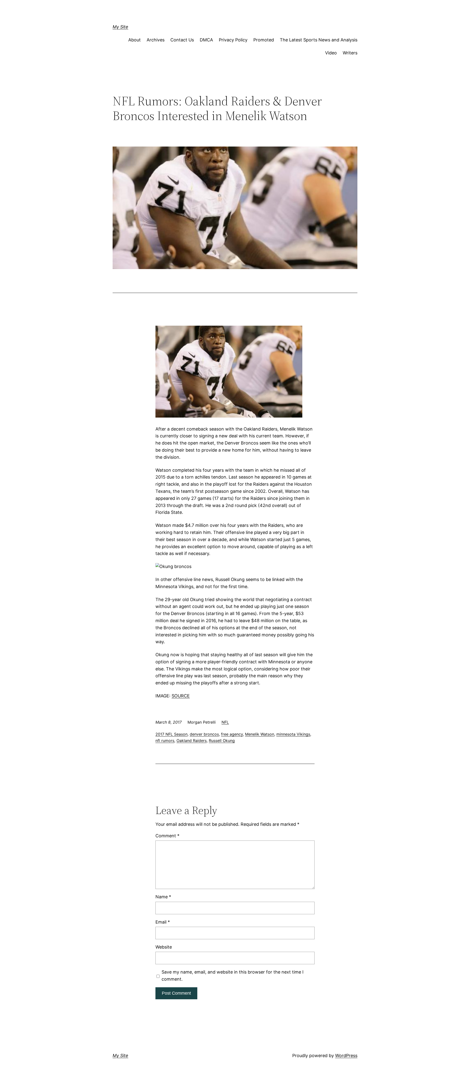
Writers (350, 52)
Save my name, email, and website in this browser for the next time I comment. (233, 975)
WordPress (346, 1055)
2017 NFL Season (171, 734)
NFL (225, 722)
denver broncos (204, 734)
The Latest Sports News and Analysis (318, 39)
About (134, 39)
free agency (232, 734)
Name (163, 896)
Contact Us (182, 39)
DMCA (206, 39)
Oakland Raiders (191, 740)
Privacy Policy (233, 39)
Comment (167, 835)
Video (331, 52)
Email (162, 922)
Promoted (263, 39)
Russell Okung (222, 740)
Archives (155, 39)
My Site (120, 26)
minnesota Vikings (293, 734)
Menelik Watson (259, 734)
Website (163, 947)
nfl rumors (164, 740)
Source (181, 695)
